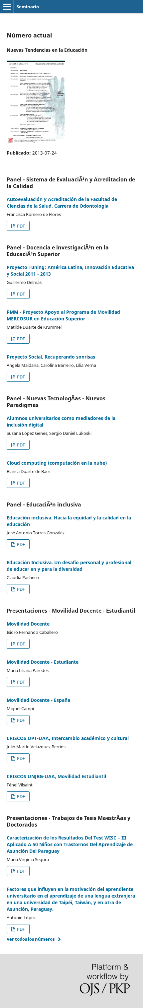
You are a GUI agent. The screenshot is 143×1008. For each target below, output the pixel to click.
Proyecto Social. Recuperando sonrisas (51, 357)
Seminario (28, 7)
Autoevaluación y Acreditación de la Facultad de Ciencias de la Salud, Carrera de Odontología (62, 202)
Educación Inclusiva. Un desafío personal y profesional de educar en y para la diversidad (69, 565)
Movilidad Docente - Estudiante (42, 662)
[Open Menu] (6, 6)
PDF (20, 226)
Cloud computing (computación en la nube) (57, 463)
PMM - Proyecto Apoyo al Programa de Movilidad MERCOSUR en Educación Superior (63, 315)
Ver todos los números (31, 939)
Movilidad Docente (28, 624)
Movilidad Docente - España (38, 700)
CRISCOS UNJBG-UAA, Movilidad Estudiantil (56, 776)
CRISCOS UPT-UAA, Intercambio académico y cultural (68, 738)
